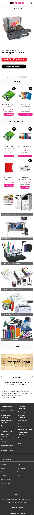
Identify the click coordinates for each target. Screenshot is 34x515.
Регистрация (21, 468)
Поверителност (6, 483)
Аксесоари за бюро (7, 450)
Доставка (4, 475)
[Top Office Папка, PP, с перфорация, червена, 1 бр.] (9, 167)
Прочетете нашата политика (17, 502)
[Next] (31, 102)
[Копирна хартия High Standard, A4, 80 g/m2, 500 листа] (9, 136)
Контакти (4, 472)
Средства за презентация (22, 407)
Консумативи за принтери (6, 440)
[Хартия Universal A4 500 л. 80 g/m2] (25, 167)
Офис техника (22, 420)
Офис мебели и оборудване (22, 416)
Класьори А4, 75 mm (25, 147)
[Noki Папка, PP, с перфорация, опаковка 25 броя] (20, 95)
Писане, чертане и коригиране (7, 421)
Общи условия (5, 479)
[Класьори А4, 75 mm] (25, 136)
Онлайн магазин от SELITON (17, 513)
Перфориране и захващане (6, 427)
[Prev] (3, 102)
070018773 (18, 9)
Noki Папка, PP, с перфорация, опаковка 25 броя (21, 106)
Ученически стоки (7, 431)
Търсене (19, 472)
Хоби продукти (22, 412)
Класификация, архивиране (6, 416)
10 (26, 77)
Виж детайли (18, 62)
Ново (19, 443)
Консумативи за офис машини (25, 439)
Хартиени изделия (7, 406)
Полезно (19, 475)
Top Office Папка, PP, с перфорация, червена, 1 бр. (9, 179)
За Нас (3, 468)
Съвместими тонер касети (7, 446)
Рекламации (5, 487)
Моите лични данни (18, 507)
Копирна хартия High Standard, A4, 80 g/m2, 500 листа (9, 147)
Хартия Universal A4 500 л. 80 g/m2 (25, 179)
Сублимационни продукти (23, 433)
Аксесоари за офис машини (7, 411)
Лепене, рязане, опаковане (6, 435)
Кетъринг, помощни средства (24, 425)
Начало (3, 464)
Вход (18, 464)
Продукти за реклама (25, 429)
